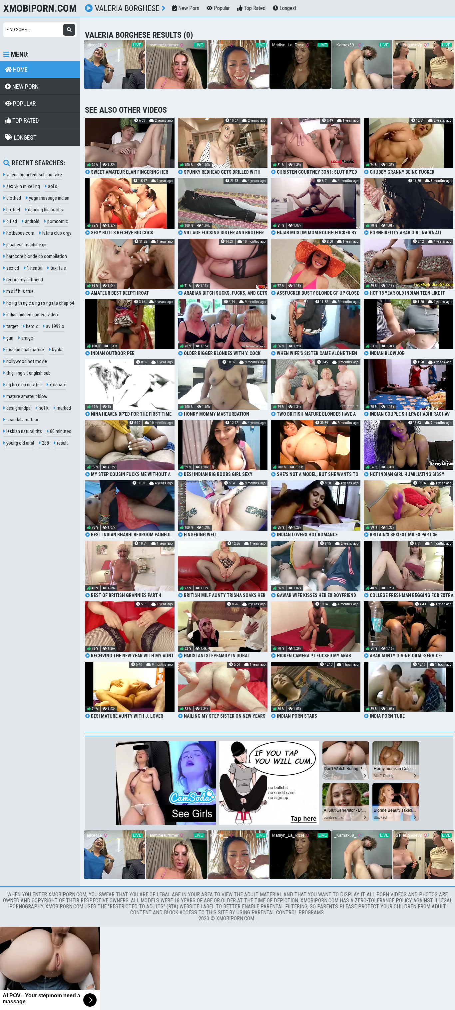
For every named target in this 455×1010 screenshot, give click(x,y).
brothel (12, 210)
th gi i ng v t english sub (28, 373)
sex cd (12, 268)
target (11, 326)
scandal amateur (21, 420)
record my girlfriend (24, 280)
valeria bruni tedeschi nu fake (33, 175)
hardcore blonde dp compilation (36, 256)
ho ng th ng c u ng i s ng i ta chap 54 (39, 303)
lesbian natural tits (23, 431)
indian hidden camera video (31, 315)
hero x (31, 326)
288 (45, 443)
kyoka (57, 350)
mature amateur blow (26, 396)
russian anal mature (24, 350)
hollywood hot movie (26, 361)
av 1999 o (54, 326)
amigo (26, 338)
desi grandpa (18, 408)
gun (9, 338)
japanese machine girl (26, 245)
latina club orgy (56, 233)
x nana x (57, 385)
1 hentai (34, 268)
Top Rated (253, 8)
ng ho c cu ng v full (23, 385)
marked (63, 408)
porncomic (57, 221)
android (31, 221)
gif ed (11, 221)
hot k (43, 408)
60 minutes (60, 431)
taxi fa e (57, 268)
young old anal (19, 443)
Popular (221, 8)
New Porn (188, 8)
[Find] (69, 30)
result (62, 443)
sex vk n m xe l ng (22, 186)
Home (20, 69)
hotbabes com (19, 233)
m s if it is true (19, 291)
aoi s (52, 186)
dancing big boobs (45, 210)
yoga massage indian (48, 198)
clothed (13, 198)
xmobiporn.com (40, 8)
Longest (287, 8)
